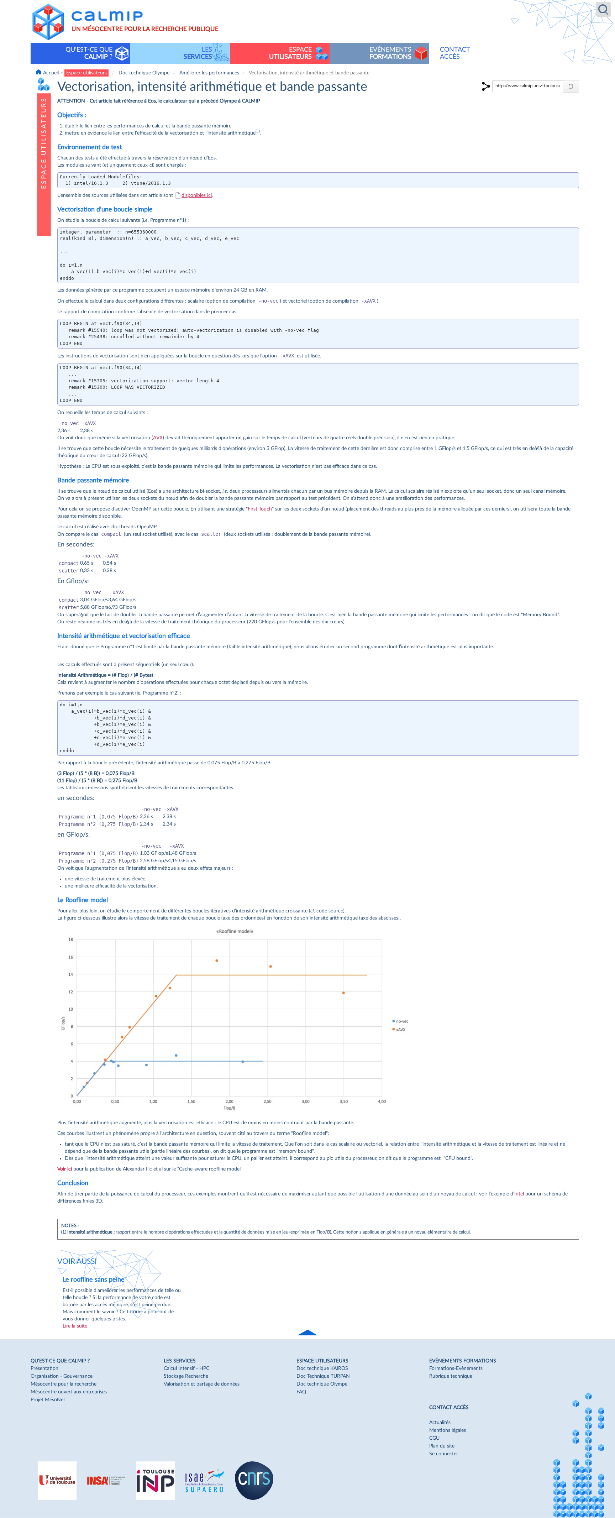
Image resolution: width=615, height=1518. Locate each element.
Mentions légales (447, 1430)
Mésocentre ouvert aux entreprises (69, 1391)
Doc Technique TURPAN (323, 1376)
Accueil (51, 72)
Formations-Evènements (456, 1368)
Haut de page (308, 1333)
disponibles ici (197, 195)
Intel (519, 1194)
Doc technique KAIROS (322, 1368)
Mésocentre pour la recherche (63, 1384)
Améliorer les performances (209, 72)
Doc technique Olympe (144, 72)
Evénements (390, 53)
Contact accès (455, 53)
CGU (434, 1438)
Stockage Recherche (186, 1376)
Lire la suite (75, 1326)
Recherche (603, 9)
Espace (290, 53)
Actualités (440, 1422)
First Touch (260, 509)
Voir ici (64, 1169)
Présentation (44, 1368)
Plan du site (441, 1446)
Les (198, 53)
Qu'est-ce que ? (88, 53)
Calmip (107, 16)
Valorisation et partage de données (202, 1384)
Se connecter (443, 1453)
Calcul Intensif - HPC (186, 1368)
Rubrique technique (450, 1376)
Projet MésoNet (48, 1399)
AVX (158, 437)
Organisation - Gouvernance (62, 1376)
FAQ (301, 1391)
